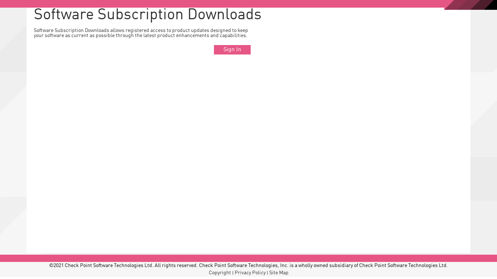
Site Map (279, 272)
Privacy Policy (250, 272)
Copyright (220, 272)
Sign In (232, 50)
